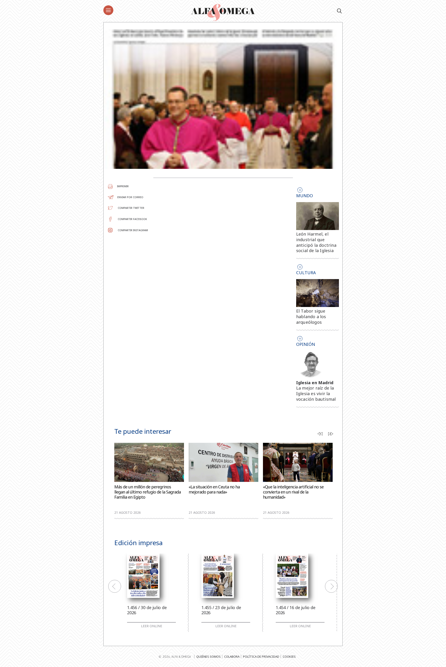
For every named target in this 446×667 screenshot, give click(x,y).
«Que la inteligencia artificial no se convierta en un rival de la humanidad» (293, 492)
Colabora (231, 656)
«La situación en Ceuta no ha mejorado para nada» (214, 489)
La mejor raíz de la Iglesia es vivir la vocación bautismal (316, 393)
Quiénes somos (208, 656)
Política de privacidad (261, 656)
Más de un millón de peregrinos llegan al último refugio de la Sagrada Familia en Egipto (147, 492)
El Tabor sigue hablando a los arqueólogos (311, 316)
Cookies (289, 656)
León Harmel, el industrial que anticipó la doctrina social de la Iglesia (316, 242)
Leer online (151, 626)
